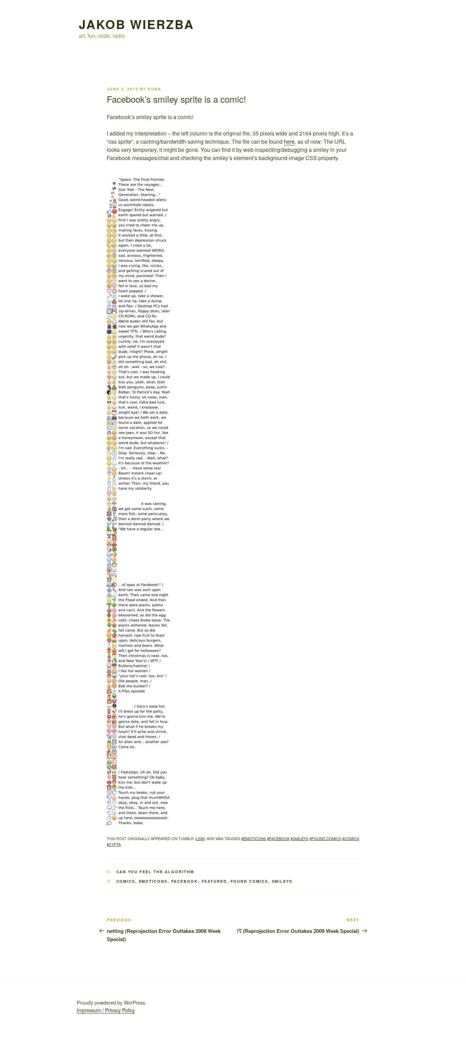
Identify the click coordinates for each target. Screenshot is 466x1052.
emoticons (153, 881)
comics (125, 881)
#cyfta (114, 844)
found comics (249, 881)
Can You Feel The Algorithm (155, 871)
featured (214, 881)
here (289, 141)
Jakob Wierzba (136, 24)
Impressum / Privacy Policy (106, 1010)
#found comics (325, 838)
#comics (350, 838)
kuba (154, 88)
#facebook (278, 838)
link (200, 838)
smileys (282, 881)
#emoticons (253, 838)
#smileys (299, 838)
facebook (184, 881)
